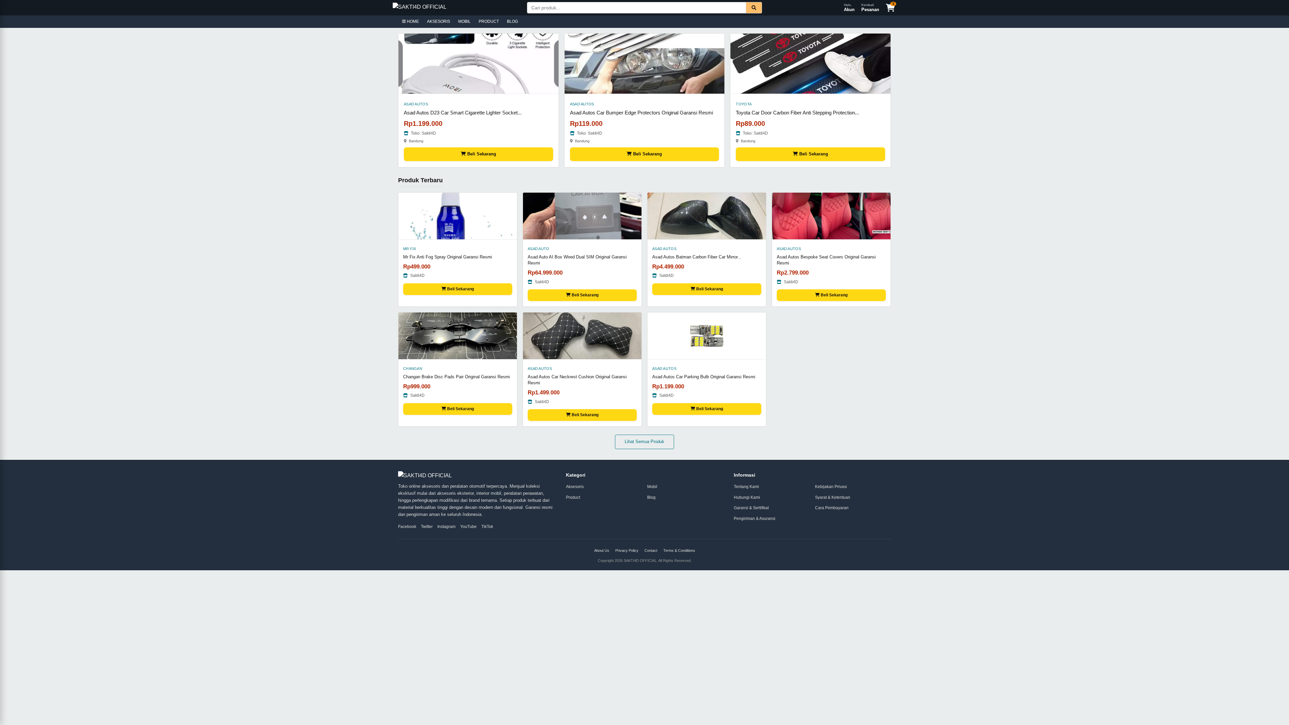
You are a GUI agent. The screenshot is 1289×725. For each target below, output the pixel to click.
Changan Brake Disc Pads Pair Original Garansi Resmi (456, 376)
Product (573, 497)
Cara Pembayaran (832, 507)
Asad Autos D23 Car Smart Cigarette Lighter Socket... (463, 112)
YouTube (468, 526)
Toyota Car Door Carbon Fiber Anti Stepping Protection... (797, 112)
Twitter (427, 526)
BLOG (512, 21)
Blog (651, 497)
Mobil (652, 486)
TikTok (487, 526)
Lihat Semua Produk (644, 441)
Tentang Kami (746, 486)
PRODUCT (489, 21)
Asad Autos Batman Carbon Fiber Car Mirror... (697, 256)
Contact (650, 550)
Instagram (446, 526)
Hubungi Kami (747, 497)
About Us (601, 550)
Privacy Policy (626, 550)
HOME (412, 21)
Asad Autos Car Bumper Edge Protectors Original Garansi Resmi (641, 112)
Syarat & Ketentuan (832, 497)
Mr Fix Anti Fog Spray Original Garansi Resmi (447, 256)
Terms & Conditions (679, 550)
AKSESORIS (438, 21)
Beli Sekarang (481, 153)
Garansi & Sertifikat (751, 507)
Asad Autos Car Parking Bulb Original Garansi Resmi (703, 376)
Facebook (407, 526)
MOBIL (464, 21)
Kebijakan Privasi (831, 486)
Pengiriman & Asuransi (754, 518)
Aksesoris (575, 486)
